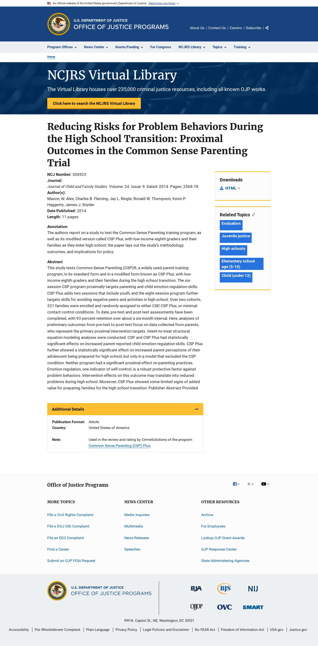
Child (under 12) (236, 275)
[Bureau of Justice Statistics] (224, 595)
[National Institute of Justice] (253, 592)
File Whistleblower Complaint (57, 630)
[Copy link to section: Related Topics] (252, 214)
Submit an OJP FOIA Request (71, 560)
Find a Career (58, 549)
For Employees (213, 526)
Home (51, 56)
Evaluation (231, 223)
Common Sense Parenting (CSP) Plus (119, 445)
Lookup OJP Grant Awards (223, 537)
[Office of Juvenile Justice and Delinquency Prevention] (196, 611)
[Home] (121, 24)
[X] (252, 487)
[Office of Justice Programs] (58, 24)
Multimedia (133, 526)
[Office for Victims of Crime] (224, 610)
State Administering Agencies (225, 560)
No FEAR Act (205, 630)
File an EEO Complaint (65, 537)
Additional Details (68, 409)
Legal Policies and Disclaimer (166, 630)
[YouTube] (266, 487)
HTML (231, 188)
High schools (233, 248)
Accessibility (19, 630)
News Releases (136, 537)
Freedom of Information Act (242, 630)
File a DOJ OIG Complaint (68, 526)
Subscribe (253, 28)
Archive (207, 515)
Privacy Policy (126, 630)
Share (271, 31)
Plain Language (98, 630)
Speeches (132, 549)
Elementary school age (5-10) (238, 264)
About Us (197, 28)
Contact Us (217, 28)
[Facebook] (238, 487)
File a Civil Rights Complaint (70, 515)
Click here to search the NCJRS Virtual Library (94, 103)
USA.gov (276, 630)
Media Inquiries (136, 515)
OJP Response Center (219, 549)
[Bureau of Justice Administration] (196, 592)
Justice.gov (298, 630)
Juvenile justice (236, 236)
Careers (236, 28)
